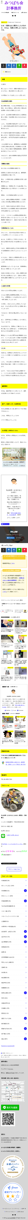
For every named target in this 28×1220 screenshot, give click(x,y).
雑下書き (5, 1033)
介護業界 (4, 921)
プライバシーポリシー (10, 1211)
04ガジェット (4, 22)
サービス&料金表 (5, 12)
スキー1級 (6, 911)
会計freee (5, 936)
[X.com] (18, 538)
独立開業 (5, 977)
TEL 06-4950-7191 (6, 779)
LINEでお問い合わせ (13, 835)
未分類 (4, 972)
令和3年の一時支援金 (8, 926)
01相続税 (5, 880)
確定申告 (5, 982)
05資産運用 (6, 901)
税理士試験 (6, 993)
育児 (4, 998)
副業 (3, 952)
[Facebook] (10, 538)
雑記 (4, 1039)
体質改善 (5, 947)
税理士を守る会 (10, 1073)
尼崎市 (4, 967)
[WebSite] (7, 710)
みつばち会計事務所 (14, 5)
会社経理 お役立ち (8, 931)
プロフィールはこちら (14, 869)
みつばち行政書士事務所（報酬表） (10, 1151)
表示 (9, 71)
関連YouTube (6, 1028)
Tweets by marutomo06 (7, 1046)
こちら (13, 563)
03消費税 (5, 890)
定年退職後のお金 (7, 957)
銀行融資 (5, 1023)
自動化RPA (5, 1003)
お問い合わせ (24, 12)
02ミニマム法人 (7, 885)
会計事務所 (6, 942)
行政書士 (5, 1008)
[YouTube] (12, 15)
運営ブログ (6, 1018)
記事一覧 (24, 1208)
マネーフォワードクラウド (10, 916)
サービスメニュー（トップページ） (11, 1208)
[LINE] (15, 15)
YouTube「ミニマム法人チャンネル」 (13, 844)
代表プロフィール (15, 12)
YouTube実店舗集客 (8, 906)
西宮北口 (4, 1013)
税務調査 (5, 987)
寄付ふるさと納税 (7, 962)
